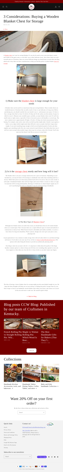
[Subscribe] (43, 412)
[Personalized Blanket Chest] (31, 216)
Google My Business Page (10, 442)
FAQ (5, 440)
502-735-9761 (26, 430)
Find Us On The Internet (10, 445)
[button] (3, 6)
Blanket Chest (39, 222)
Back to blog (32, 296)
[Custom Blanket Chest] (31, 280)
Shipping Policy (8, 437)
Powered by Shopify (40, 469)
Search (5, 427)
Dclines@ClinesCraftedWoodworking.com (33, 427)
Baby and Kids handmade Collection (49, 385)
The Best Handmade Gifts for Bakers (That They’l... (49, 336)
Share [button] (6, 29)
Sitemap (6, 447)
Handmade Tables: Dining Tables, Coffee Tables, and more (30, 386)
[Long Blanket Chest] (31, 150)
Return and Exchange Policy (11, 435)
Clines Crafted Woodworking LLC (46, 239)
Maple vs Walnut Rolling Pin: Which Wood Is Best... (30, 336)
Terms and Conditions (9, 432)
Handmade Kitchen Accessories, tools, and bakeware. (12, 386)
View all (31, 350)
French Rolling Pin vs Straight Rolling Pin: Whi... (13, 335)
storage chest (21, 171)
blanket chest (8, 55)
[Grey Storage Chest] (31, 94)
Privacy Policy (7, 429)
